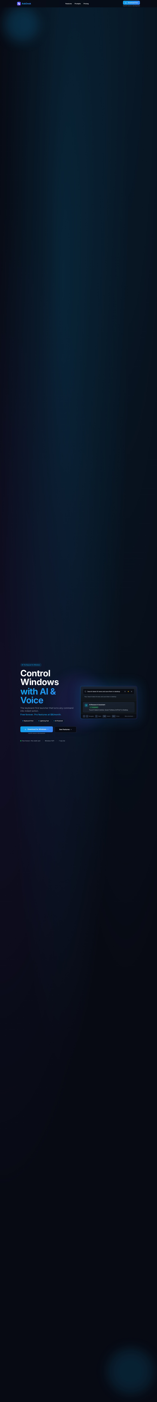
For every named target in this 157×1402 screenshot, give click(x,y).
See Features (64, 729)
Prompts (78, 4)
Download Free (133, 2)
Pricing (86, 4)
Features (68, 4)
